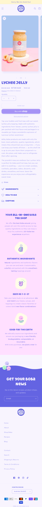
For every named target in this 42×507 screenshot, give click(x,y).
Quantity (4, 94)
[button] (2, 8)
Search (6, 455)
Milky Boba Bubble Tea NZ (23, 506)
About (6, 428)
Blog (5, 442)
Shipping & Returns (11, 460)
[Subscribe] (35, 398)
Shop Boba (8, 432)
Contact (7, 450)
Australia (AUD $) (20, 491)
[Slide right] (25, 78)
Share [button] (6, 182)
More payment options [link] (21, 116)
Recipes (7, 437)
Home (6, 423)
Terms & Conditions (11, 464)
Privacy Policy (9, 469)
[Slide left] (16, 78)
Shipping (4, 91)
